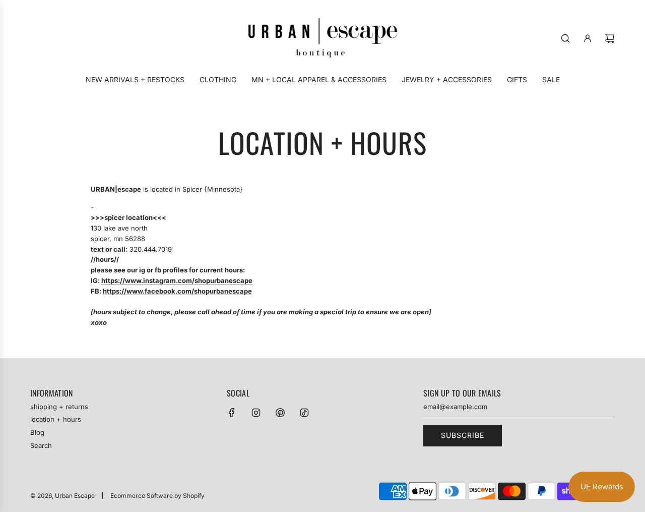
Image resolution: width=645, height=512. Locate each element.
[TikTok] (304, 413)
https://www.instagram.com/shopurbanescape (176, 280)
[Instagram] (256, 413)
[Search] (565, 38)
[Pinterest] (280, 413)
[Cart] (610, 38)
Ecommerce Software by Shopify (157, 495)
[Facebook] (232, 413)
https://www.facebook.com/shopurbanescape (177, 291)
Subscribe (462, 435)
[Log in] (587, 38)
